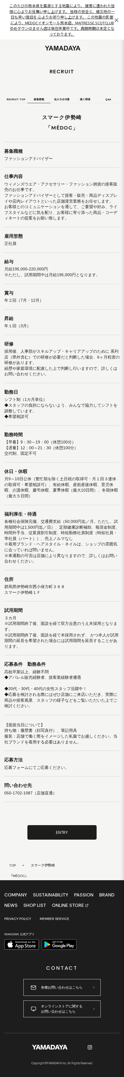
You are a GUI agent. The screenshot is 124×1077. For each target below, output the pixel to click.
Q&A (108, 99)
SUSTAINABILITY (50, 895)
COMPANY (15, 895)
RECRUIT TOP (16, 99)
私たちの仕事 (62, 99)
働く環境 (85, 99)
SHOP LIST (34, 905)
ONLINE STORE (68, 905)
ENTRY (62, 832)
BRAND (106, 895)
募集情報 (39, 99)
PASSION (83, 895)
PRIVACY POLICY (17, 918)
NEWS (11, 905)
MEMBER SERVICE (54, 918)
